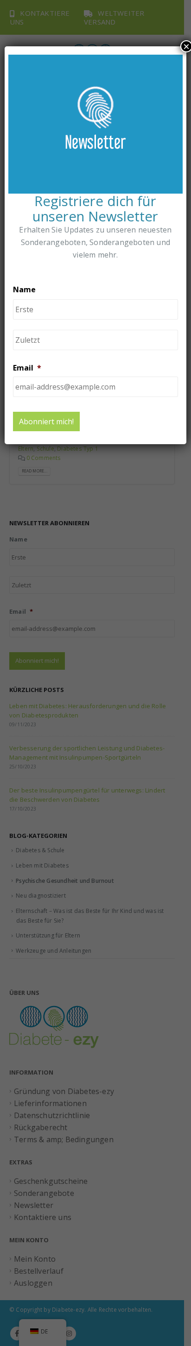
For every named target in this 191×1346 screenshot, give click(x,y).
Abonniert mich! (46, 421)
